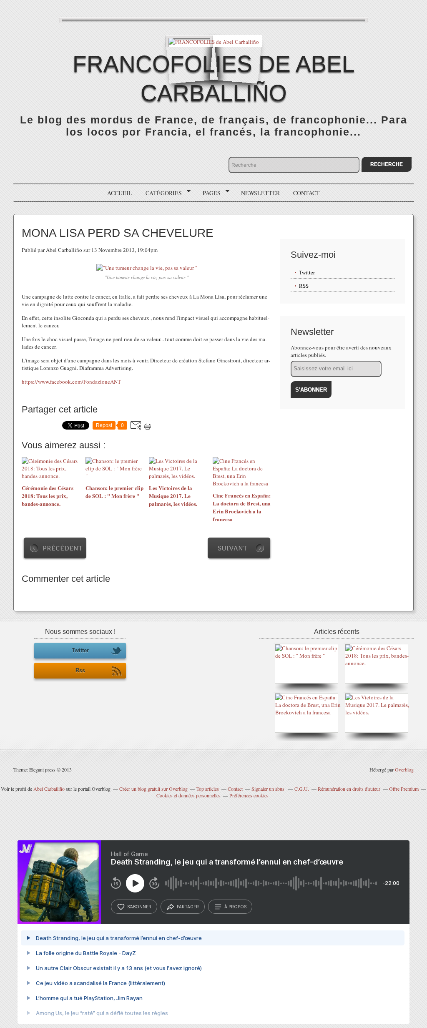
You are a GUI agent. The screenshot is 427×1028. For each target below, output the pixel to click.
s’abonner (139, 906)
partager (188, 906)
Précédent (63, 548)
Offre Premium (404, 788)
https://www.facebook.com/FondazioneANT (71, 381)
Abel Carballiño (49, 788)
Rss (80, 670)
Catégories (161, 193)
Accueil (119, 193)
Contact (306, 193)
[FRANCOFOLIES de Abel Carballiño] (214, 41)
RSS (304, 285)
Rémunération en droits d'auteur (349, 788)
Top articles (207, 788)
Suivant (232, 548)
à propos (235, 906)
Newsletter (260, 193)
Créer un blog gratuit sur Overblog (153, 788)
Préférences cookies (249, 795)
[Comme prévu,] (378, 663)
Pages (209, 193)
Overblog (404, 769)
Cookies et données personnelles (188, 795)
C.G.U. (301, 788)
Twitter (307, 272)
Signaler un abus (268, 788)
